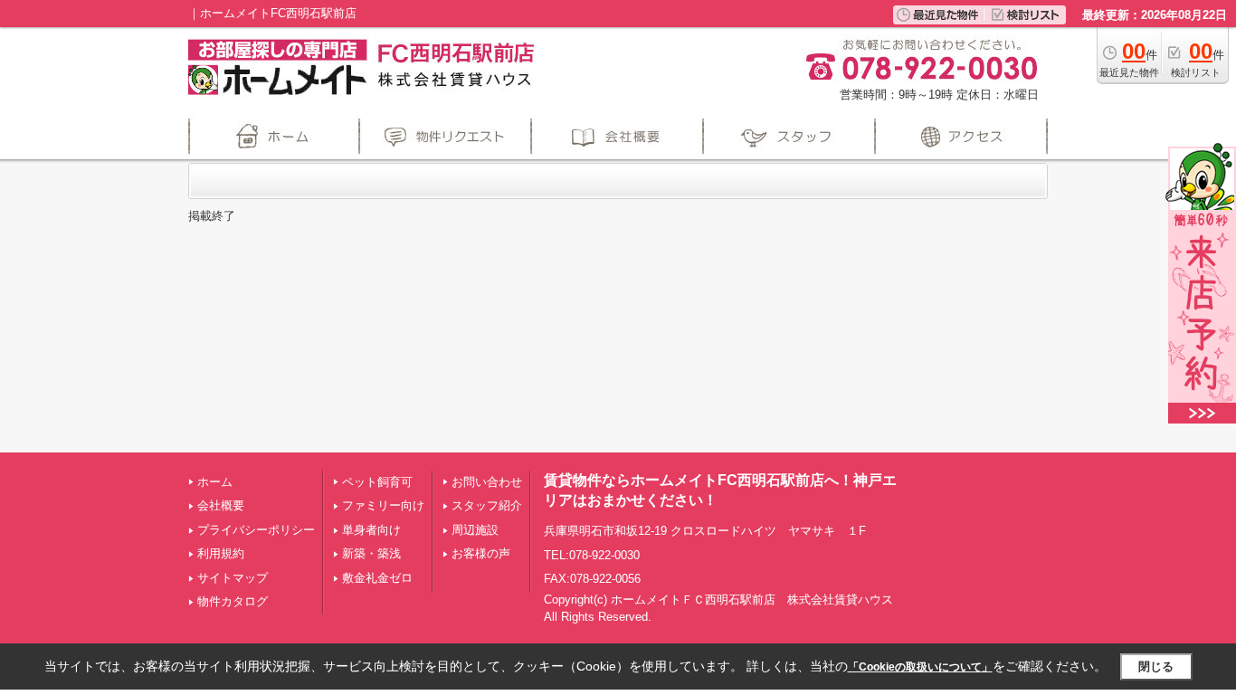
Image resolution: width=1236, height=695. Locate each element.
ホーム (215, 482)
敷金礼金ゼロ (377, 578)
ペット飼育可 (377, 482)
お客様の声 (481, 553)
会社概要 (220, 505)
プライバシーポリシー (256, 530)
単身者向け (371, 530)
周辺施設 (475, 530)
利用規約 (220, 553)
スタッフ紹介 (487, 505)
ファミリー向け (383, 505)
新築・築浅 (371, 553)
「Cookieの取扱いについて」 (920, 667)
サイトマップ (232, 578)
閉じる (1156, 666)
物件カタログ (232, 601)
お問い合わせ (487, 482)
